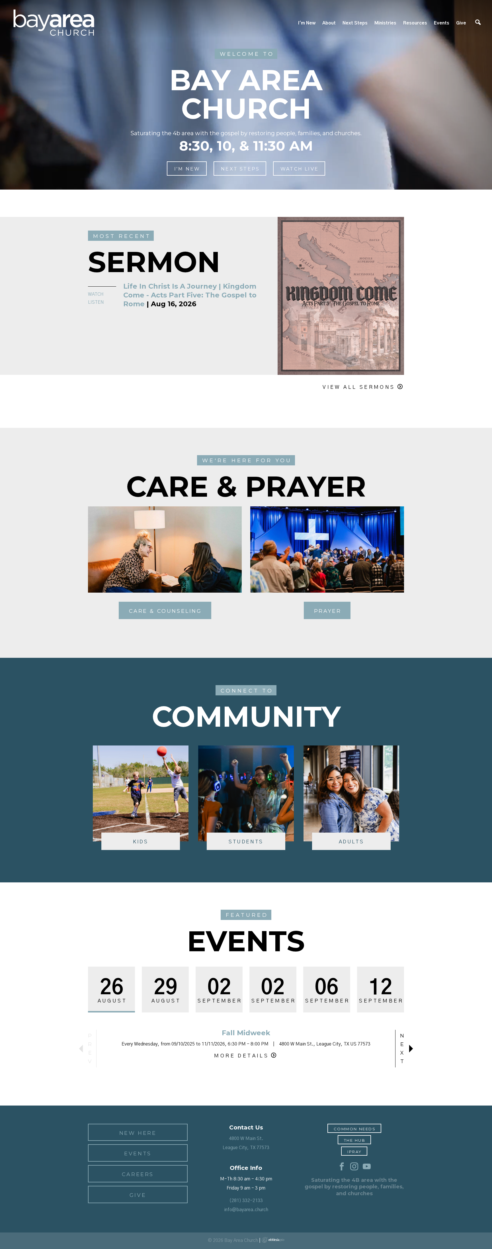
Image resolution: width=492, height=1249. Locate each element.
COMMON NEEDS (355, 1129)
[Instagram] (354, 1166)
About (329, 23)
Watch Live (299, 169)
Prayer (327, 611)
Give (461, 23)
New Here (138, 1133)
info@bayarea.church (246, 1209)
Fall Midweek (246, 1033)
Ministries (385, 23)
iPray (354, 1151)
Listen (96, 302)
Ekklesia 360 (273, 1240)
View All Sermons (359, 387)
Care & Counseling (165, 611)
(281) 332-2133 (246, 1200)
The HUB (355, 1140)
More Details (241, 1056)
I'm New (306, 23)
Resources (415, 23)
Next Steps (355, 23)
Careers (138, 1174)
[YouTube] (367, 1166)
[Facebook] (342, 1166)
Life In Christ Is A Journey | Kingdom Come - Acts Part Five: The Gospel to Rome (190, 295)
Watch (96, 294)
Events (441, 23)
